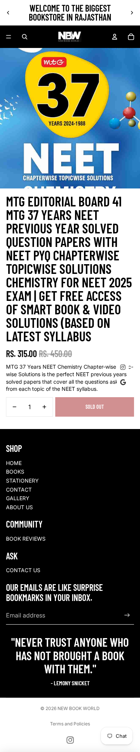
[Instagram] (70, 740)
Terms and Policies (70, 724)
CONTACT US (23, 570)
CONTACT (19, 489)
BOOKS (15, 471)
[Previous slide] (8, 12)
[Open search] (24, 36)
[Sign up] (127, 615)
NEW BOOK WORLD (78, 708)
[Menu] (8, 36)
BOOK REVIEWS (26, 538)
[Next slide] (132, 12)
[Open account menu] (114, 36)
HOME (14, 463)
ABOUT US (19, 507)
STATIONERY (22, 480)
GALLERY (17, 498)
